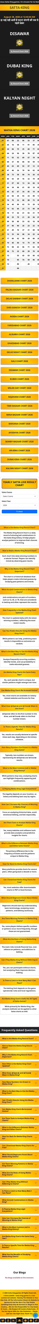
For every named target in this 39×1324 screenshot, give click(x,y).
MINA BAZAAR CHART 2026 (19, 414)
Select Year (6, 501)
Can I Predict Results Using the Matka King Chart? (17, 1101)
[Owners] (8, 1320)
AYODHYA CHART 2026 (19, 432)
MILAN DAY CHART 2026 (19, 388)
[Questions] (25, 1320)
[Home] (19, 1320)
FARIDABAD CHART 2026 (19, 325)
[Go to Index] (35, 1315)
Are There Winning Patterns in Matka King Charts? (17, 1165)
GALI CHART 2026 (19, 361)
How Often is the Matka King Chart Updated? (16, 1065)
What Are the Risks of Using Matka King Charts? (16, 1174)
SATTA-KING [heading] (19, 7)
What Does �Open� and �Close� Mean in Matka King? (16, 1074)
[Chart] (13, 1320)
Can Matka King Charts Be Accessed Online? (17, 1110)
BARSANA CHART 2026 (19, 423)
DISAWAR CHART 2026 (19, 370)
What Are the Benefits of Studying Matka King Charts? (16, 1255)
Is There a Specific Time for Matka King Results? (18, 1246)
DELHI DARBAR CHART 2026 (19, 298)
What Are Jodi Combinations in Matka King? (17, 1201)
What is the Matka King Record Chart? (18, 1038)
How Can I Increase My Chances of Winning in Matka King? (16, 1219)
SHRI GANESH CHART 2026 (19, 307)
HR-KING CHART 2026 (19, 450)
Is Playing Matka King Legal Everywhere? (13, 1210)
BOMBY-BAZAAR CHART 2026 (19, 441)
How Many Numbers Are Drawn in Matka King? (16, 1083)
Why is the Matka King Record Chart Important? (17, 1056)
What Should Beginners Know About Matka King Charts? (17, 1155)
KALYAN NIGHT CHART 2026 (19, 468)
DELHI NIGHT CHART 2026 (19, 352)
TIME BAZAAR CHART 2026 (19, 405)
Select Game (7, 492)
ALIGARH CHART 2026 (19, 334)
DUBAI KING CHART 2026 (19, 459)
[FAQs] (30, 1320)
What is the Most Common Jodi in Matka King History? (16, 1228)
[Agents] (2, 1320)
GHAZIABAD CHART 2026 (19, 343)
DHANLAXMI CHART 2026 (19, 280)
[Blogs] (36, 1320)
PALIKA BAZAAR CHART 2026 (19, 289)
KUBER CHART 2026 (19, 379)
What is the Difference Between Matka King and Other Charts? (18, 1128)
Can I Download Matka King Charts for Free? (18, 1146)
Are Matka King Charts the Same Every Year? (18, 1237)
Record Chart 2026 (20, 51)
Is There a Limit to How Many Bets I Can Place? (17, 1192)
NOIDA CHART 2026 (19, 316)
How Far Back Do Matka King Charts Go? (17, 1137)
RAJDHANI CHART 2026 (19, 396)
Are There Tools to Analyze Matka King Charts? (18, 1119)
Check (20, 512)
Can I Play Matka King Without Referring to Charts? (15, 1183)
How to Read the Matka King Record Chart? (17, 1047)
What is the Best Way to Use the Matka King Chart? (18, 1092)
